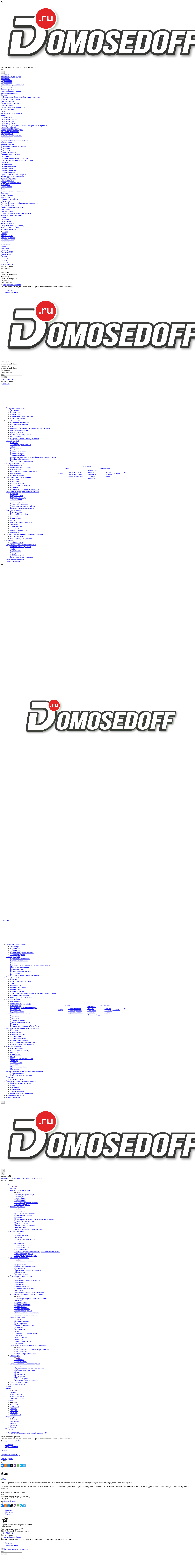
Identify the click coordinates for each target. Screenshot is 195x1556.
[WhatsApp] (18, 1465)
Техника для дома (21, 1235)
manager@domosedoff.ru (12, 285)
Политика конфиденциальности (15, 1549)
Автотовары (19, 1360)
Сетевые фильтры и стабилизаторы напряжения (32, 1349)
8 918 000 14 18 (7, 264)
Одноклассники (11, 293)
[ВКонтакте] (2, 1465)
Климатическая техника (23, 1262)
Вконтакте (9, 291)
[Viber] (15, 1465)
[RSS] (1, 1468)
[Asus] (3, 1479)
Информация (15, 1421)
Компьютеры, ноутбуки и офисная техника (31, 1298)
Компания (14, 1405)
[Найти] (3, 72)
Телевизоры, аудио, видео (24, 1194)
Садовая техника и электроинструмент (29, 1368)
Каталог (13, 1188)
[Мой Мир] (8, 1465)
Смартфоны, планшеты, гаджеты (27, 1280)
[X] (11, 1465)
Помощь (13, 1392)
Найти (4, 1554)
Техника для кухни (21, 1211)
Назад (14, 1186)
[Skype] (21, 1465)
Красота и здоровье (21, 1321)
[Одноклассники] (5, 1465)
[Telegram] (24, 1465)
